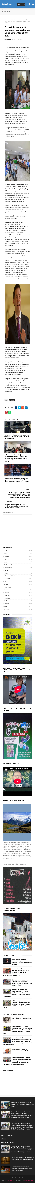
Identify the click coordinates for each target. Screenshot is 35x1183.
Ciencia (6, 554)
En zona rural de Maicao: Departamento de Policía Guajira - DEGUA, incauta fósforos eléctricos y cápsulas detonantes (17, 993)
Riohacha (6, 603)
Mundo (6, 584)
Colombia (6, 556)
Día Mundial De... (9, 565)
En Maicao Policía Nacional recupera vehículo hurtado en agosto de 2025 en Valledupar (16, 436)
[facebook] (12, 1178)
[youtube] (22, 1178)
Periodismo (7, 595)
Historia (6, 573)
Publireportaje (8, 601)
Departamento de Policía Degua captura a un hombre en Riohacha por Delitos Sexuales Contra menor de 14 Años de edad (17, 1030)
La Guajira (12, 19)
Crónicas (6, 559)
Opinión (6, 592)
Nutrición (6, 590)
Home (6, 19)
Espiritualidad (8, 567)
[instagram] (19, 1178)
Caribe (6, 551)
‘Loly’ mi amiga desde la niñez (21, 1018)
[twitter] (15, 1178)
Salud (5, 606)
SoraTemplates (11, 1181)
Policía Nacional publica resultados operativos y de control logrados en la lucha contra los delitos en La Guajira (17, 479)
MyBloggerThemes (29, 1181)
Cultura (6, 562)
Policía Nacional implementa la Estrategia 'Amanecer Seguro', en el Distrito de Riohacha (21, 1168)
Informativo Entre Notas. (11, 576)
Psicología (7, 598)
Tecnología (7, 609)
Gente (6, 570)
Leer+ (5, 581)
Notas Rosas (7, 4)
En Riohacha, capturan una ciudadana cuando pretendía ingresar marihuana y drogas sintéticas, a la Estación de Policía (16, 1004)
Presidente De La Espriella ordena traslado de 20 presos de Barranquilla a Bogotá (22, 1104)
